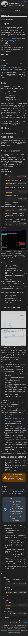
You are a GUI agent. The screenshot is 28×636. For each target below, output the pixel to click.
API (20, 70)
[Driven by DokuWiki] (17, 632)
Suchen (13, 10)
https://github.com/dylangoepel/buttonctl (13, 67)
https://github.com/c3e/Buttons (11, 125)
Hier (2, 131)
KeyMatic (13, 40)
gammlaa (25, 622)
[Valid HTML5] (24, 630)
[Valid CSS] (11, 632)
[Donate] (11, 630)
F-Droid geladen (20, 493)
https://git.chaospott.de (9, 367)
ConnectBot (19, 467)
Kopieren (22, 176)
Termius (17, 471)
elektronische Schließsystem (12, 38)
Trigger (8, 464)
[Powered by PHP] (17, 630)
